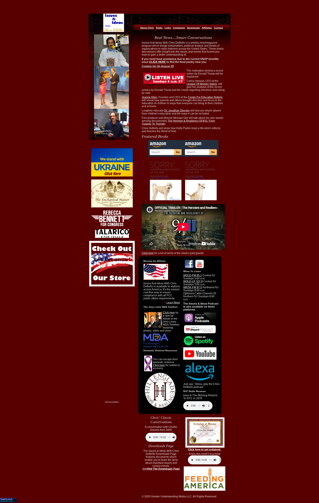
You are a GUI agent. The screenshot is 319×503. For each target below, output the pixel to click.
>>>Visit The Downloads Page (161, 468)
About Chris (147, 27)
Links (168, 27)
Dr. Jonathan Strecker (177, 110)
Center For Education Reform (205, 97)
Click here (148, 253)
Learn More (173, 302)
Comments (179, 27)
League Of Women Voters (202, 84)
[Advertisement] (159, 5)
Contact (218, 27)
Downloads (193, 27)
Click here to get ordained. (204, 449)
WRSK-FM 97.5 (192, 287)
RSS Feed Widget (112, 402)
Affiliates (207, 27)
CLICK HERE (157, 62)
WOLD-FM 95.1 (192, 275)
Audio (159, 27)
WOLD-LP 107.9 (193, 281)
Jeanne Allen (149, 97)
